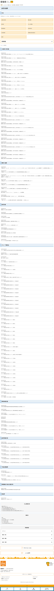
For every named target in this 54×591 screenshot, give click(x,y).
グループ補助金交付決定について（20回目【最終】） (10, 346)
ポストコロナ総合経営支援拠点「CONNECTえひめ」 (10, 240)
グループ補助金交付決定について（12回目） (8, 377)
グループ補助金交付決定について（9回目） (8, 319)
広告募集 (34, 578)
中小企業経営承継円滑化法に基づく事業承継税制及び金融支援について (13, 410)
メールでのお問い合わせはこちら (7, 523)
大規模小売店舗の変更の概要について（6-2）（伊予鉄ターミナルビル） (13, 81)
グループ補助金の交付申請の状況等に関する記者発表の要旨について (12, 250)
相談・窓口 (4, 534)
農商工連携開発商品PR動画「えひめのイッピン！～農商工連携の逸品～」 (13, 196)
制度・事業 (4, 538)
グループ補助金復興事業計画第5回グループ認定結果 (9, 296)
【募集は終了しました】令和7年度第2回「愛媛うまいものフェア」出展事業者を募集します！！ (17, 180)
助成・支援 (4, 542)
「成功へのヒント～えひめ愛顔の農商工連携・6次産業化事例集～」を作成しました (15, 200)
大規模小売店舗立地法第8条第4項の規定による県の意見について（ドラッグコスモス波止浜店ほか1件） (18, 135)
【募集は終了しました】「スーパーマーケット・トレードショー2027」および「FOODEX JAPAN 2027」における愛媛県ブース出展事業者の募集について (26, 168)
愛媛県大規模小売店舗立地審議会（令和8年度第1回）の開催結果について (13, 100)
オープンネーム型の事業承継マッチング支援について (10, 433)
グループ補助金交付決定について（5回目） (8, 335)
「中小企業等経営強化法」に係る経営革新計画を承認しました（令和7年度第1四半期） (15, 462)
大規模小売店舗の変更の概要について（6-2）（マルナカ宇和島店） (12, 65)
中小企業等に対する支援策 (5, 217)
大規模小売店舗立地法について (6, 92)
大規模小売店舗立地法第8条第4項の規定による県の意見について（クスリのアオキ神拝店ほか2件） (17, 127)
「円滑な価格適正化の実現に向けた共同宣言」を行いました (11, 479)
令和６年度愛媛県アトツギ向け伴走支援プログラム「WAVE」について (12, 429)
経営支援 (2, 24)
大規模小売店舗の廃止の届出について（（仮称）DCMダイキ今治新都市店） (13, 77)
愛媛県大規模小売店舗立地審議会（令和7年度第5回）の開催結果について (13, 139)
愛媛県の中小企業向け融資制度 (6, 209)
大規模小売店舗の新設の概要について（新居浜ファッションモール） (12, 112)
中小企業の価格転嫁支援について (6, 472)
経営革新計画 (30, 28)
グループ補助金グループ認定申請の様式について (9, 261)
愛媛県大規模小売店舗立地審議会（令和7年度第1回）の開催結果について (13, 158)
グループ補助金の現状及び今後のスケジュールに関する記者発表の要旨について (14, 393)
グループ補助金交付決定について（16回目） (8, 362)
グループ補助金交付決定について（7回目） (8, 327)
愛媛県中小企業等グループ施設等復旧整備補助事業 (9, 254)
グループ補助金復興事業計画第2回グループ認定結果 (9, 308)
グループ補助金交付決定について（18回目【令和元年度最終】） (12, 354)
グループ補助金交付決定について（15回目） (8, 366)
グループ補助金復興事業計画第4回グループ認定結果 (9, 300)
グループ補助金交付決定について (6, 389)
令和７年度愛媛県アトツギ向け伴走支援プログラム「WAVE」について (12, 425)
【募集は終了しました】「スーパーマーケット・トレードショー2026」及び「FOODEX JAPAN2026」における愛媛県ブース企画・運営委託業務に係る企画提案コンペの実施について (26, 176)
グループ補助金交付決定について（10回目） (8, 385)
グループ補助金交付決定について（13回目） (8, 373)
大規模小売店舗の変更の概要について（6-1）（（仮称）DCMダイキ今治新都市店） (15, 73)
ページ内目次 (4, 45)
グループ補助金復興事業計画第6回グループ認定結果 (9, 292)
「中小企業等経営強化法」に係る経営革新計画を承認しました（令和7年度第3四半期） (15, 454)
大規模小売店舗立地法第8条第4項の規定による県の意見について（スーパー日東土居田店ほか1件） (17, 96)
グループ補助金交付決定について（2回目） (8, 350)
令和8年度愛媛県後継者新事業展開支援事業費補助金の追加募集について (13, 406)
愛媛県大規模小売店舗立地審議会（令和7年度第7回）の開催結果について (13, 123)
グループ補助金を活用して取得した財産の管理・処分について (11, 277)
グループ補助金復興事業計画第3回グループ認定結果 (9, 304)
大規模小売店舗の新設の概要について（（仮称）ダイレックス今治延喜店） (13, 108)
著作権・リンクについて (5, 578)
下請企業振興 (3, 32)
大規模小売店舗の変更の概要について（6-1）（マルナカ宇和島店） (12, 69)
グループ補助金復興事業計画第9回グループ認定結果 (9, 281)
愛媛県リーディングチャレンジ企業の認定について (9, 225)
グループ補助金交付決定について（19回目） (8, 269)
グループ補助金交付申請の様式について (7, 265)
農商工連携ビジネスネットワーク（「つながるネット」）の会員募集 (12, 192)
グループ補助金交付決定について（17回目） (8, 358)
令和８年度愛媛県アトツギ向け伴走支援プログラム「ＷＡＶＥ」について (13, 414)
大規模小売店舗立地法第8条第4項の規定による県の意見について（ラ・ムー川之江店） (15, 119)
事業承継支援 (3, 28)
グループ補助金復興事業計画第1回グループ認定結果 (9, 315)
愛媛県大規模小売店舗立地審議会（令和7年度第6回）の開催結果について (13, 131)
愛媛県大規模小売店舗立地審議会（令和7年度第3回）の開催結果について (13, 150)
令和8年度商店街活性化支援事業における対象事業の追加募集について (12, 213)
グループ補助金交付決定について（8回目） (8, 323)
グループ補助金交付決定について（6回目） (8, 331)
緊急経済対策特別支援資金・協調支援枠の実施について (10, 221)
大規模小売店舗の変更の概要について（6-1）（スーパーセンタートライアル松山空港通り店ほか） (17, 54)
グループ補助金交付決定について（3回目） (8, 342)
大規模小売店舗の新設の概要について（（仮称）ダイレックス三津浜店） (13, 104)
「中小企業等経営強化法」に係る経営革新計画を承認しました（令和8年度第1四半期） (15, 447)
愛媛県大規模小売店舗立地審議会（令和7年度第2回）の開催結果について (13, 154)
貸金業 (2, 36)
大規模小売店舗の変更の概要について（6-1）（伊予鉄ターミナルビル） (13, 85)
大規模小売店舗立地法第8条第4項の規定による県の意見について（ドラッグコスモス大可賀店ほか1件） (18, 146)
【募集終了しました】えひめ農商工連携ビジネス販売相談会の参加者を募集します (14, 188)
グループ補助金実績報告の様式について (7, 273)
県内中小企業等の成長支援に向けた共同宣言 (8, 232)
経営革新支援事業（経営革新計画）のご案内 (8, 443)
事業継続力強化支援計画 (31, 32)
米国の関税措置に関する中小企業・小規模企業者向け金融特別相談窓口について (14, 236)
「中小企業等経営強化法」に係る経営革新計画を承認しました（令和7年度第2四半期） (15, 458)
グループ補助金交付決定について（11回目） (8, 381)
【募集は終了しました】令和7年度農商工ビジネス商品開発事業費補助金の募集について (15, 184)
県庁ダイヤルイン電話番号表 (27, 574)
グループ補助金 (30, 24)
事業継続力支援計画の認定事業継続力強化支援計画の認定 (10, 489)
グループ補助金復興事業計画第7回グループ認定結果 (9, 288)
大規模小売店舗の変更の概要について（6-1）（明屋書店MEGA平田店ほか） (13, 58)
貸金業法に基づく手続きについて (6, 499)
